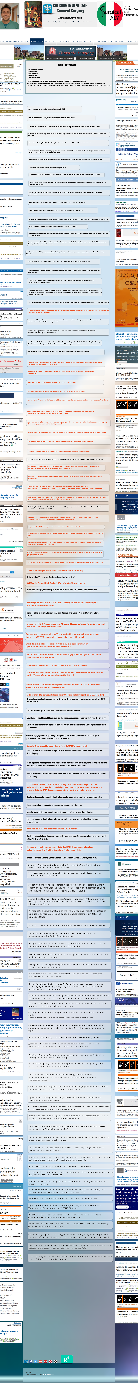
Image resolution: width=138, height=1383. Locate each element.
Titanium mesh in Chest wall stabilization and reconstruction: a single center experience (58, 261)
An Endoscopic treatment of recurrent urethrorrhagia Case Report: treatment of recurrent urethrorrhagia (65, 459)
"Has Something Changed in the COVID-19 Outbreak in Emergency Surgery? (54, 489)
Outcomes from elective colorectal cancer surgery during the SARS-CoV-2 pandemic (56, 391)
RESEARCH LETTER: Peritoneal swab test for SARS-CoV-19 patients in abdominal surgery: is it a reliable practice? (67, 432)
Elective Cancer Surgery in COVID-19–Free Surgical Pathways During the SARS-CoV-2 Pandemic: (60, 411)
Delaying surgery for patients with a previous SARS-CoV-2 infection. (52, 382)
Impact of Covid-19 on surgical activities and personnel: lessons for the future (56, 527)
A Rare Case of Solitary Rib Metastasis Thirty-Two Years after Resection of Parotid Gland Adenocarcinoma (60, 143)
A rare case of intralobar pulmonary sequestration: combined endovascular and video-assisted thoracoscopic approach (65, 159)
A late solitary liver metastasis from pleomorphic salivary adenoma (53, 226)
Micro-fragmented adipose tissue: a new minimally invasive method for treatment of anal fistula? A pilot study (68, 219)
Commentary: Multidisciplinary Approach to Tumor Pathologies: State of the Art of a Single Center (65, 175)
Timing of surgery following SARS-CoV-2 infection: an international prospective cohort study (60, 442)
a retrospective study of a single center (42, 333)
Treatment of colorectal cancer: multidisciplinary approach (48, 168)
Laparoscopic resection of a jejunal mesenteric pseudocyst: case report (51, 117)
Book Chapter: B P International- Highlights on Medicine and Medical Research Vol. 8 (58, 487)
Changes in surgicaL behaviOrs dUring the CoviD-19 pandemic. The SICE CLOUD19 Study (59, 452)
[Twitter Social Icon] (35, 1361)
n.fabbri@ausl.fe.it (48, 1374)
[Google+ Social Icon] (40, 1361)
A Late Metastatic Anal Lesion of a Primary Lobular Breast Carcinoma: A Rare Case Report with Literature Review (69, 302)
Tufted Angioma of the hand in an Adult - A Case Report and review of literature (57, 202)
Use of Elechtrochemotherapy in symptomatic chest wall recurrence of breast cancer (58, 351)
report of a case (95, 126)
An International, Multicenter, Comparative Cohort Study (47, 413)
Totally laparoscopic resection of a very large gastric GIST (46, 109)
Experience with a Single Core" (92, 489)
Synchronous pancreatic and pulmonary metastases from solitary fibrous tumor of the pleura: (59, 126)
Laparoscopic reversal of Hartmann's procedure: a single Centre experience (56, 210)
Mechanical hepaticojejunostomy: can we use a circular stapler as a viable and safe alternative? (62, 331)
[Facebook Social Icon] (30, 1361)
